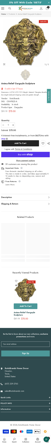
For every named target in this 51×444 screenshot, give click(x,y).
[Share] (48, 143)
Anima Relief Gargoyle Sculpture (24, 313)
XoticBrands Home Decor (29, 425)
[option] (25, 42)
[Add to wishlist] (16, 281)
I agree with (9, 149)
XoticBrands (14, 98)
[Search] (9, 8)
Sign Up (25, 353)
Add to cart (20, 143)
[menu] (2, 8)
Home (3, 14)
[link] (43, 143)
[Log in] (41, 8)
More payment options (25, 160)
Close (49, 3)
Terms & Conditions (23, 149)
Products (12, 14)
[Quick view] (16, 285)
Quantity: (5, 120)
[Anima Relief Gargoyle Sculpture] (25, 290)
